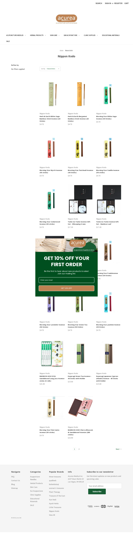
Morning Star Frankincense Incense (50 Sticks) (107, 274)
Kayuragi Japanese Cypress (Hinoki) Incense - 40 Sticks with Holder (107, 378)
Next (118, 449)
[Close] (95, 240)
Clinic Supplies (89, 35)
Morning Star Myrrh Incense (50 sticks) (51, 171)
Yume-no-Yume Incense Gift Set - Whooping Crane (79, 223)
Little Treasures (55, 507)
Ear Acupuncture (70, 35)
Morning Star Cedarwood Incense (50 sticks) (50, 223)
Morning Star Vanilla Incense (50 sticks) (107, 171)
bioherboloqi (54, 484)
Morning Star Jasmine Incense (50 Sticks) (108, 326)
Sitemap (14, 488)
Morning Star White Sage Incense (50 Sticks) (106, 117)
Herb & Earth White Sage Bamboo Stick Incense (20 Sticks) (50, 118)
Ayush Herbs (54, 503)
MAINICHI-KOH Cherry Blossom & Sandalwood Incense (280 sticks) (80, 432)
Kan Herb (52, 499)
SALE (8, 41)
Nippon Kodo (54, 511)
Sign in (108, 3)
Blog (13, 484)
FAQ (12, 476)
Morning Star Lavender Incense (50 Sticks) (52, 326)
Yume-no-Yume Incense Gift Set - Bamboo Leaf (107, 223)
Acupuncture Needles (14, 35)
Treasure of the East (57, 496)
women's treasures (56, 488)
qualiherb (52, 480)
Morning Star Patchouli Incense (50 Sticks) (80, 171)
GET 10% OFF (66, 288)
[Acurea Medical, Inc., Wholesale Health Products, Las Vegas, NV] (11, 523)
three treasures (55, 476)
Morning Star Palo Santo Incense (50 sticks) (49, 431)
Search (99, 3)
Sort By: (43, 69)
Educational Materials (110, 35)
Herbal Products (36, 35)
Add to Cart (52, 94)
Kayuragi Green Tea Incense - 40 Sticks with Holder (79, 377)
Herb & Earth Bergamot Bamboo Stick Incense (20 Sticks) (78, 118)
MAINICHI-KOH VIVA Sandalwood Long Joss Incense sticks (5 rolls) (52, 378)
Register (118, 3)
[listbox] (53, 69)
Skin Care (53, 35)
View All (52, 515)
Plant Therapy (54, 492)
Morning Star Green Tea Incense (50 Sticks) (77, 326)
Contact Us (15, 480)
